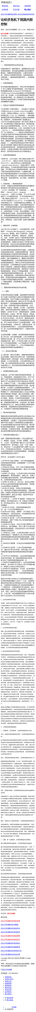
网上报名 (27, 9)
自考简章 (5, 9)
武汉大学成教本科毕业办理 (10, 954)
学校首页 (8, 977)
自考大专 (8, 981)
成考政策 (8, 985)
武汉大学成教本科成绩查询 (10, 947)
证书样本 (8, 992)
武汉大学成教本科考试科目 (10, 943)
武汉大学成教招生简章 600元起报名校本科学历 (17, 14)
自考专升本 (9, 979)
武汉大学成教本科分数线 (9, 924)
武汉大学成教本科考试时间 (10, 932)
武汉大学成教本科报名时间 (10, 928)
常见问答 (8, 990)
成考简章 (27, 6)
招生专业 (16, 6)
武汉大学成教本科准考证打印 (11, 951)
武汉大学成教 (5, 33)
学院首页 (5, 6)
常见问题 (16, 9)
